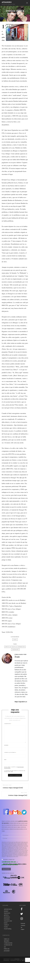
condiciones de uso (9, 862)
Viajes (15, 639)
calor (13, 646)
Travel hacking (7, 929)
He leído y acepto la (14, 767)
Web (5, 759)
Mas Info (14, 875)
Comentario (8, 723)
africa (7, 646)
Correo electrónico (10, 752)
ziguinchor (15, 649)
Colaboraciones (8, 943)
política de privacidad (10, 865)
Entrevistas (7, 919)
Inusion (24, 960)
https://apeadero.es (21, 701)
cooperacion (21, 646)
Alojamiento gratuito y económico (7, 915)
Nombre (6, 745)
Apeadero (7, 2)
